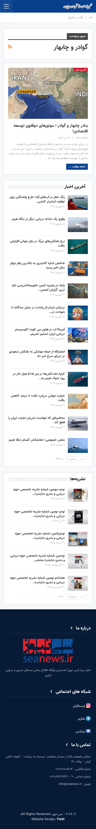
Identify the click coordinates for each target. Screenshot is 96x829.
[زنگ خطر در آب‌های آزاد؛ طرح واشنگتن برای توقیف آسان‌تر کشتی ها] (78, 202)
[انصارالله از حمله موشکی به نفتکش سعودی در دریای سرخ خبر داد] (78, 357)
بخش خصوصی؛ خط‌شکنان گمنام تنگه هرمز (36, 440)
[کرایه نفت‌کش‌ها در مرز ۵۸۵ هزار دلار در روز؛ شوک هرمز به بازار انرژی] (78, 379)
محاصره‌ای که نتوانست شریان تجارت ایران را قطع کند (36, 420)
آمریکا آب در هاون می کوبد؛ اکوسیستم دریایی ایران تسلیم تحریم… (40, 332)
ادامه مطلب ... (77, 167)
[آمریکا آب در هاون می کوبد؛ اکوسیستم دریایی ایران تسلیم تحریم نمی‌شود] (78, 335)
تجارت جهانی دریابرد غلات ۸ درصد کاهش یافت (38, 398)
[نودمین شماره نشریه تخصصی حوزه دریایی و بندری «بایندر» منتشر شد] (78, 561)
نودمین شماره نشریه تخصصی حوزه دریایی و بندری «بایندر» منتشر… (37, 558)
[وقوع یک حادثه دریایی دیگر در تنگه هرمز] (78, 224)
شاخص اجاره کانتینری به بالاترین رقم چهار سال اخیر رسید (37, 265)
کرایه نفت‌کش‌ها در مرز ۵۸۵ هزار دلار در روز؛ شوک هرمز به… (39, 376)
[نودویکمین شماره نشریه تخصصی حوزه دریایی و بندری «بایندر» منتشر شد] (78, 539)
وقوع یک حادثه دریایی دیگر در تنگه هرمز (38, 219)
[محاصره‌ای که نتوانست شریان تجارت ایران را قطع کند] (78, 423)
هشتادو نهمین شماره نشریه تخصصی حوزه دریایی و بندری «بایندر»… (37, 580)
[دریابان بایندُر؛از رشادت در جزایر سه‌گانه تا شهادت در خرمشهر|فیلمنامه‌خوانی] (78, 313)
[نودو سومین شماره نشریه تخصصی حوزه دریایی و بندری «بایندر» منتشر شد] (78, 494)
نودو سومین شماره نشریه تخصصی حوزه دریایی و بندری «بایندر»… (39, 492)
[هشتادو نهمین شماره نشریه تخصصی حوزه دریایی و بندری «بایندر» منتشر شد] (78, 583)
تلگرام (82, 719)
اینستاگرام (79, 706)
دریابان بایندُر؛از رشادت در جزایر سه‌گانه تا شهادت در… (38, 310)
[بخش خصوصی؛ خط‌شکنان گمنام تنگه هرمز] (78, 445)
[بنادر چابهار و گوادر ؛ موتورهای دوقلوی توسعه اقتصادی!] (48, 93)
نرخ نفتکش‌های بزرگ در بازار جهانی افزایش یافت (37, 243)
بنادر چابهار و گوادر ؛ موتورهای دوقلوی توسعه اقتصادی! (51, 129)
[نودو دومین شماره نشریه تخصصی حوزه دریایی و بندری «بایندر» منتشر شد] (78, 517)
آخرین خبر (80, 70)
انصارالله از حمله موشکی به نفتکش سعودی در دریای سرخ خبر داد (37, 354)
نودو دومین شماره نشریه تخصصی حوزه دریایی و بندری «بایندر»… (39, 514)
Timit (61, 819)
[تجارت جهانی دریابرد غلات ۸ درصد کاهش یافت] (78, 401)
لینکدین (80, 731)
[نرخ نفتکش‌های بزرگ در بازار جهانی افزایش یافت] (78, 246)
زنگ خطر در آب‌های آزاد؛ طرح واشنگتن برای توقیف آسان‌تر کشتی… (37, 199)
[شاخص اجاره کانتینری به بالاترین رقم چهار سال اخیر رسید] (78, 268)
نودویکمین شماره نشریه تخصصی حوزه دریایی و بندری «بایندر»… (40, 536)
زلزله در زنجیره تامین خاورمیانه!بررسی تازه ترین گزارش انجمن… (38, 288)
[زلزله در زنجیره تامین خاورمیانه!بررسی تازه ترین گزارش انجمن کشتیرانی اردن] (78, 290)
